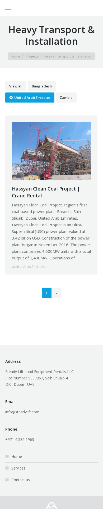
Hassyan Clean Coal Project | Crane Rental (46, 192)
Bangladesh (42, 86)
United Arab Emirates (32, 97)
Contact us (20, 479)
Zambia (66, 97)
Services (18, 468)
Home (15, 56)
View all (15, 86)
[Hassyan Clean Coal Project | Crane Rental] (51, 151)
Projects (32, 56)
